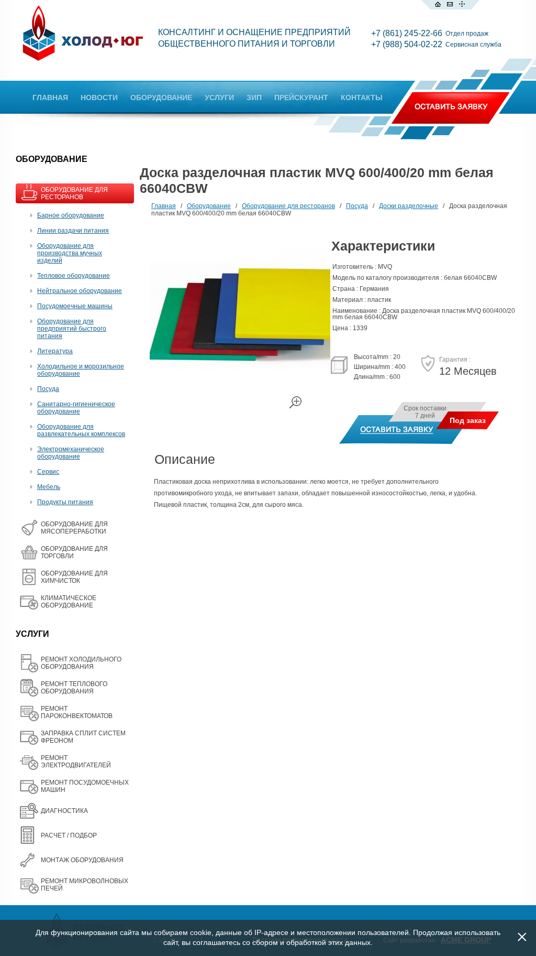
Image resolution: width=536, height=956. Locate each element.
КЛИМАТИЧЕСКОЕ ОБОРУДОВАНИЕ (68, 601)
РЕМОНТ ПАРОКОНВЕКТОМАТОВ (77, 712)
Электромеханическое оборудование (70, 453)
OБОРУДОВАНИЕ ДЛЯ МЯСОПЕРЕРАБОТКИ (74, 527)
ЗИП (254, 97)
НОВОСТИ (99, 97)
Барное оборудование (70, 215)
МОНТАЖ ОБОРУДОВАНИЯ (82, 860)
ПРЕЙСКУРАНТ (301, 97)
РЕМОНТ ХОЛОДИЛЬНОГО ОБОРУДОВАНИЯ (81, 663)
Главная (163, 206)
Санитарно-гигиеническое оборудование (76, 407)
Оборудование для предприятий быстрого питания (71, 329)
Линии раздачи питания (73, 230)
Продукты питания (65, 502)
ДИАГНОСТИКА (64, 810)
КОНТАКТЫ (362, 97)
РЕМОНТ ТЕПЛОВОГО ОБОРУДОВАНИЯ (74, 687)
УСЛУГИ (219, 97)
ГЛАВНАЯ (50, 97)
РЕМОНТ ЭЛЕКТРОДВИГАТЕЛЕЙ (76, 761)
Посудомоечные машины (75, 306)
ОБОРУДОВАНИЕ (161, 97)
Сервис (48, 471)
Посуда (48, 389)
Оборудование (209, 206)
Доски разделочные (408, 206)
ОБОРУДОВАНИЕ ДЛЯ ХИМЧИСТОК (74, 577)
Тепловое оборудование (73, 275)
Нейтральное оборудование (79, 291)
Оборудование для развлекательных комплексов (81, 430)
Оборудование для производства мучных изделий (69, 253)
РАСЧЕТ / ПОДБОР (69, 835)
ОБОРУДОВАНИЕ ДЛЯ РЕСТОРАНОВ (74, 193)
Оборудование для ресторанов (288, 206)
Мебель (48, 487)
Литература (55, 351)
